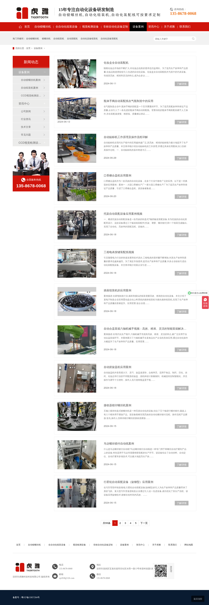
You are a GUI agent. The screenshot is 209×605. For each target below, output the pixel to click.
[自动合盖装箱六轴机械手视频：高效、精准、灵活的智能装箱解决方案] (77, 339)
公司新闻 (26, 111)
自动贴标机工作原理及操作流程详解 (126, 137)
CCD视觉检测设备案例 (32, 95)
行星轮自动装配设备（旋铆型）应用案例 (128, 482)
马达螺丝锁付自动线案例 (119, 443)
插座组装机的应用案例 (117, 290)
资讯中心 (153, 26)
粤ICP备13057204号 (30, 597)
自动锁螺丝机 (42, 26)
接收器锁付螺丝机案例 (117, 405)
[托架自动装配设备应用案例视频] (77, 224)
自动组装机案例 (29, 87)
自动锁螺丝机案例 (31, 80)
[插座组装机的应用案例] (77, 301)
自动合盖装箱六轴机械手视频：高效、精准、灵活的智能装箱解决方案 (146, 328)
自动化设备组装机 (89, 38)
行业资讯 (26, 119)
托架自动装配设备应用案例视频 (123, 213)
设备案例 (138, 26)
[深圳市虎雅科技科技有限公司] (27, 573)
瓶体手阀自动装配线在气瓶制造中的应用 (128, 101)
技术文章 (26, 127)
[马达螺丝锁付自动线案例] (77, 454)
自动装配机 (72, 38)
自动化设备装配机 (109, 38)
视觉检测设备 (90, 26)
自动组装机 (58, 38)
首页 (27, 26)
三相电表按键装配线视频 (119, 252)
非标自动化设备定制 (115, 26)
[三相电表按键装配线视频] (77, 263)
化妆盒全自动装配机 (116, 62)
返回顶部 (198, 598)
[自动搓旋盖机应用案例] (77, 378)
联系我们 (184, 26)
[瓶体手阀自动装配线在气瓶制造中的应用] (77, 108)
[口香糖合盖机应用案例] (77, 186)
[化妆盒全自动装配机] (77, 73)
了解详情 (182, 84)
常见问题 (26, 134)
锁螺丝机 (46, 38)
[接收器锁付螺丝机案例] (77, 416)
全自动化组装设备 (67, 26)
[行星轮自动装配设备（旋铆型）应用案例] (77, 493)
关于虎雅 (169, 26)
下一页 (144, 523)
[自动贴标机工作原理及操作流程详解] (77, 148)
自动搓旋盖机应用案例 (117, 367)
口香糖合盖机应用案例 (117, 175)
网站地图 (188, 545)
